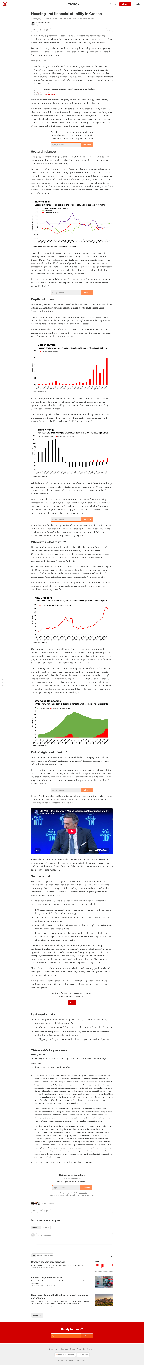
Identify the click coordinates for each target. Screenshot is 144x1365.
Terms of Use (83, 1193)
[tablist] (41, 1227)
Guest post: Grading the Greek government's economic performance (59, 1296)
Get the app (83, 1355)
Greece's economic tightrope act (48, 1262)
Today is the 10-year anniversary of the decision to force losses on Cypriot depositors (59, 1282)
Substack (60, 1360)
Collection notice (89, 1349)
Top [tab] (33, 1256)
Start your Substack (66, 1355)
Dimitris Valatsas (47, 1306)
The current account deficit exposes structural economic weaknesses (57, 1265)
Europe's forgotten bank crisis (46, 1277)
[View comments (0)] (41, 30)
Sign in (137, 4)
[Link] (28, 151)
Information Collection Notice (71, 1195)
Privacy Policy (88, 1195)
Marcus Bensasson (43, 23)
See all (35, 1315)
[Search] (111, 4)
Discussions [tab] (48, 1256)
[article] (72, 1267)
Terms (79, 1349)
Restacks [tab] (46, 1227)
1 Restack (51, 1203)
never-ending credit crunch (63, 323)
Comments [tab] (36, 1227)
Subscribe (125, 4)
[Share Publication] (116, 4)
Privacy (72, 1349)
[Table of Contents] (2, 682)
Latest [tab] (39, 1256)
